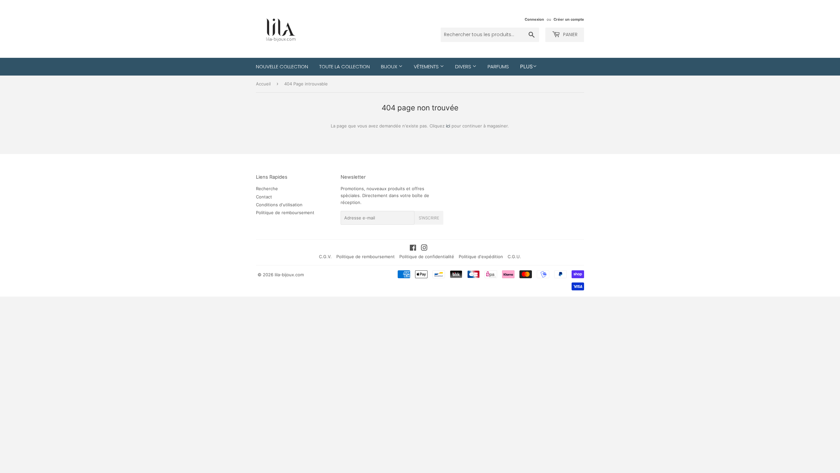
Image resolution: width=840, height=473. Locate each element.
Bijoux (390, 66)
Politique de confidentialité (426, 256)
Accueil (263, 83)
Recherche (267, 188)
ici (448, 125)
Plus (526, 66)
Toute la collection (344, 66)
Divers (463, 66)
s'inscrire (429, 218)
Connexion (534, 19)
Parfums (498, 66)
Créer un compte (569, 19)
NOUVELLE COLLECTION (282, 66)
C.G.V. (325, 256)
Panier (570, 34)
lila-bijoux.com (289, 274)
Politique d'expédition (481, 256)
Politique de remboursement (285, 212)
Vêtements (427, 66)
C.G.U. (514, 256)
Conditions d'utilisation (279, 204)
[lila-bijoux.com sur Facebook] (413, 248)
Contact (264, 196)
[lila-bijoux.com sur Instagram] (424, 248)
